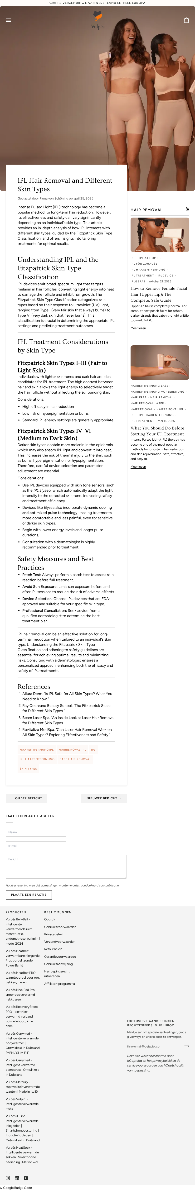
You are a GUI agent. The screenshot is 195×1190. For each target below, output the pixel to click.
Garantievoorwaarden (60, 956)
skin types (28, 768)
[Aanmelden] (185, 1046)
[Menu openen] (13, 20)
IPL (93, 749)
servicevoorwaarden (142, 1065)
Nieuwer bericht (104, 798)
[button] (100, 911)
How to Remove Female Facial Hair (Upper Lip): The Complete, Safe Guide (159, 294)
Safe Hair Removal (75, 759)
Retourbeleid (53, 949)
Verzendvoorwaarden (59, 941)
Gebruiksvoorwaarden (60, 927)
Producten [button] (16, 912)
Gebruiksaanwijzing (58, 964)
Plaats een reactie (28, 894)
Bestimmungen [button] (58, 912)
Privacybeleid (53, 934)
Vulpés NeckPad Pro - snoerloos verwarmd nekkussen (21, 994)
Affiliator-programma (59, 983)
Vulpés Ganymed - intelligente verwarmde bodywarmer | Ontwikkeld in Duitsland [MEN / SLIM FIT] (23, 1043)
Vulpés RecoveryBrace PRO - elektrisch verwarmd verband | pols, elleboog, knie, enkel (22, 1016)
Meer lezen (138, 328)
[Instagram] (8, 1178)
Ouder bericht (26, 798)
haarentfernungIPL (37, 749)
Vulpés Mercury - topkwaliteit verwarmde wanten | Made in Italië (23, 1087)
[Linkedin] (17, 1178)
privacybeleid (162, 1060)
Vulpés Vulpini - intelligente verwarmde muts (22, 1104)
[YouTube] (26, 1178)
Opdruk (49, 919)
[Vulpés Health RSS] (187, 209)
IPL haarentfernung (37, 759)
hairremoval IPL (72, 749)
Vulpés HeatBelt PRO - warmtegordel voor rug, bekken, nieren (23, 977)
